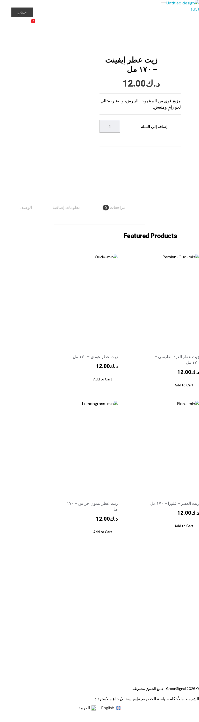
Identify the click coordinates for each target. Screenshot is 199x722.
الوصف (25, 207)
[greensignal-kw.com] (179, 8)
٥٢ (46, 627)
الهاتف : (57, 627)
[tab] (25, 207)
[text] (165, 656)
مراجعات (114, 207)
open (181, 47)
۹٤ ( (38, 627)
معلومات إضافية (67, 207)
